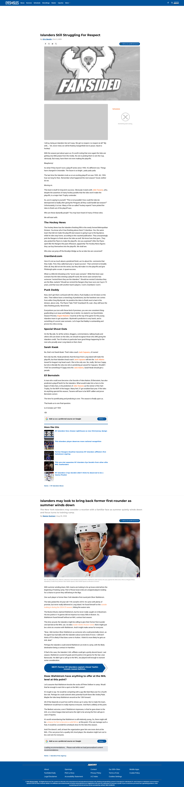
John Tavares (98, 190)
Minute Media (34, 781)
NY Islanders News (56, 486)
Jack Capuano (84, 352)
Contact (94, 769)
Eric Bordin (47, 39)
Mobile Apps (134, 769)
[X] (172, 2)
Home (46, 486)
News (22, 3)
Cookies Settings (115, 776)
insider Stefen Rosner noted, (83, 625)
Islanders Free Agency (58, 756)
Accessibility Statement (74, 776)
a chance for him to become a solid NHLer (62, 722)
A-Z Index (94, 776)
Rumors (29, 3)
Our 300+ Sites (114, 769)
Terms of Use (114, 773)
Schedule (37, 3)
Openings (68, 769)
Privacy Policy (96, 773)
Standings (46, 3)
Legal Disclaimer (50, 776)
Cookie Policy (135, 773)
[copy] (56, 43)
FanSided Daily (50, 773)
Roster (53, 3)
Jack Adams (99, 360)
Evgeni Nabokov (63, 316)
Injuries (60, 3)
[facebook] (168, 2)
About (46, 769)
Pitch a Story (69, 773)
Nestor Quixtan (49, 516)
